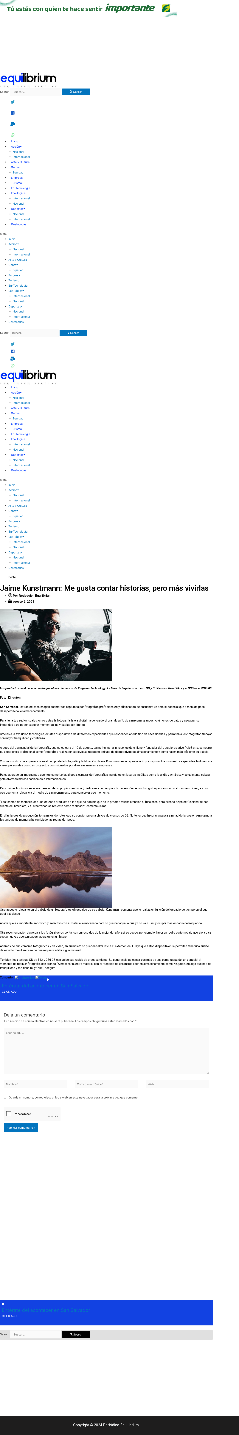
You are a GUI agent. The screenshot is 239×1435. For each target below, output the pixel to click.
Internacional (21, 157)
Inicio (14, 141)
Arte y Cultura (20, 162)
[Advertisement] (119, 45)
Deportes (17, 209)
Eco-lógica (18, 193)
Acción (15, 146)
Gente (15, 167)
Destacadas (18, 224)
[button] (106, 233)
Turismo (16, 183)
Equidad (18, 172)
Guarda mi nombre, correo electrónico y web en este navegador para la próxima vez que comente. (73, 1097)
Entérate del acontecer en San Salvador (46, 986)
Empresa (17, 177)
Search (4, 92)
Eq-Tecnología (20, 188)
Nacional (18, 152)
